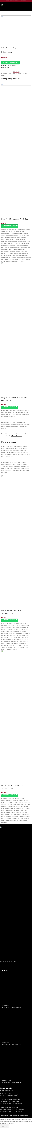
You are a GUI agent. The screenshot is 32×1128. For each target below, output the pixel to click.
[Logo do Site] (7, 7)
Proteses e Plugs (11, 48)
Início (2, 48)
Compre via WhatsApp (10, 62)
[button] (10, 62)
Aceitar (4, 1126)
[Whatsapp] (7, 965)
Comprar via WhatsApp (10, 225)
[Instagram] (2, 965)
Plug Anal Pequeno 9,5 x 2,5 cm (15, 219)
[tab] (16, 71)
